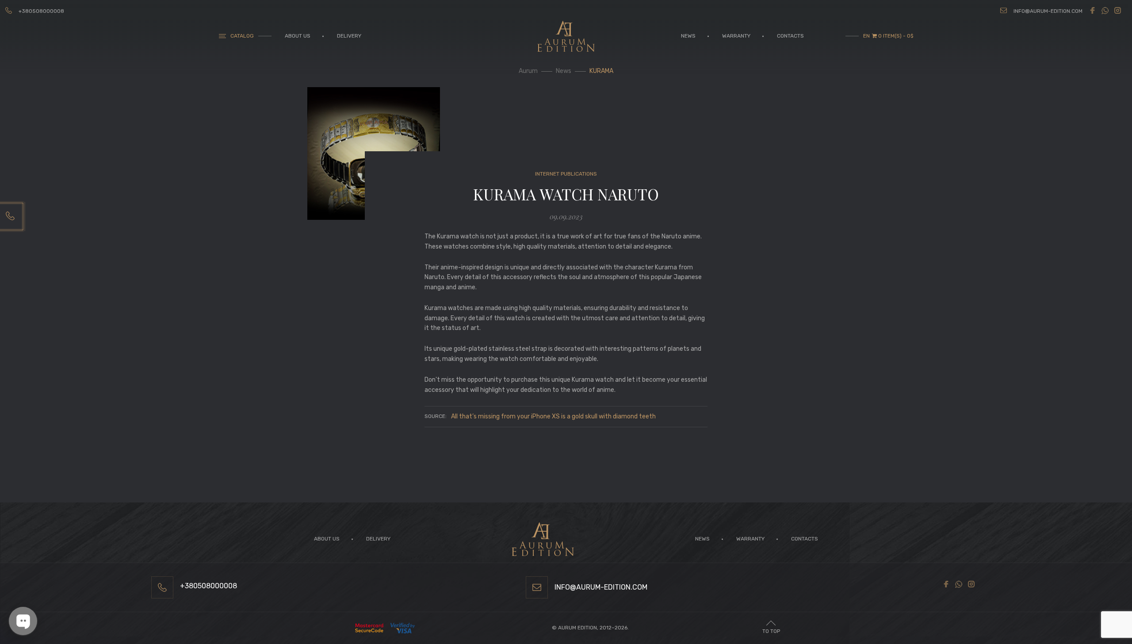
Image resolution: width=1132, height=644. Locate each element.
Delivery (349, 36)
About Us (297, 36)
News (688, 36)
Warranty (736, 36)
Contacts (790, 36)
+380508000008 (41, 11)
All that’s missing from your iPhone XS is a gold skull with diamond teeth (553, 416)
